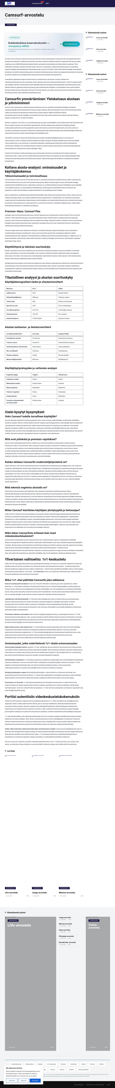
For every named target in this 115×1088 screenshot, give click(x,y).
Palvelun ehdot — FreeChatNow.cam (95, 1084)
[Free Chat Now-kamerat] (10, 2)
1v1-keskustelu (51, 1064)
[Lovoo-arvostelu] (91, 37)
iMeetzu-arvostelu (67, 893)
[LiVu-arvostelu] (17, 822)
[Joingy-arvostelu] (44, 822)
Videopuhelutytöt (83, 1069)
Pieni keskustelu (16, 1064)
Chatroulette (29, 1064)
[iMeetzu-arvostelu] (71, 822)
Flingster (63, 1064)
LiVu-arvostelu (11, 893)
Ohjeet (108, 1084)
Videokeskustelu (37, 3)
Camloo (62, 1069)
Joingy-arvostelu (39, 893)
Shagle (83, 1064)
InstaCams (73, 1064)
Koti (6, 18)
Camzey (52, 1069)
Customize (12, 1080)
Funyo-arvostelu (64, 930)
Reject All (23, 1080)
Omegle (40, 1064)
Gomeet (92, 1064)
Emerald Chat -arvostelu (67, 942)
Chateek (71, 1069)
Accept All (35, 1080)
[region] (23, 1074)
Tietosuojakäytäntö (79, 1084)
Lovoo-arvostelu (102, 38)
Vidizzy (101, 1064)
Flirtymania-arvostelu (66, 936)
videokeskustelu (11, 24)
